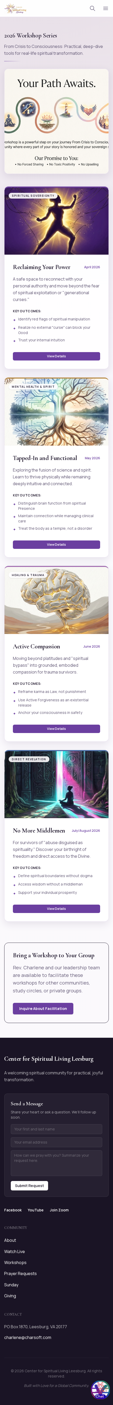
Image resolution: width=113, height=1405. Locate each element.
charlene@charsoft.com (27, 1337)
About (10, 1240)
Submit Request (29, 1185)
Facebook (13, 1209)
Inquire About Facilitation (43, 1008)
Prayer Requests (20, 1273)
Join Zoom (59, 1209)
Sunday (11, 1285)
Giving (10, 1296)
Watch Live (14, 1251)
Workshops (15, 1262)
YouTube (36, 1209)
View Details (56, 356)
